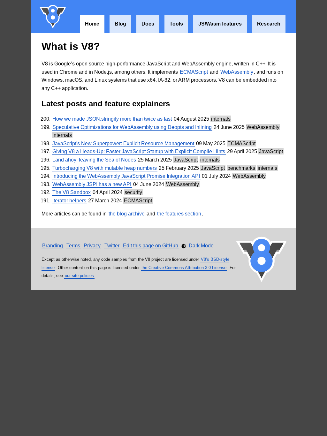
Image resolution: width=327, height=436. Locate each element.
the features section (179, 213)
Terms (73, 245)
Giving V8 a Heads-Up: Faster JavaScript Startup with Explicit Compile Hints (138, 151)
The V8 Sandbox (71, 192)
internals (221, 119)
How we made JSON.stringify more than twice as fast (112, 119)
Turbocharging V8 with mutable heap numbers (104, 168)
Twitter (111, 245)
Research (268, 23)
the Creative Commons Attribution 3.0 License (183, 267)
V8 (53, 16)
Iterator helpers (69, 200)
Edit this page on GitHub (150, 245)
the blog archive (127, 213)
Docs (147, 23)
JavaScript (271, 151)
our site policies (79, 275)
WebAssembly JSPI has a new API (91, 184)
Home (92, 23)
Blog (120, 23)
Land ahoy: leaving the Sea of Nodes (94, 159)
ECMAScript (194, 72)
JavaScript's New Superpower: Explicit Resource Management (123, 143)
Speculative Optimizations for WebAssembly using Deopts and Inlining (132, 127)
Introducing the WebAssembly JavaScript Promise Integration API (126, 176)
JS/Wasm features (220, 23)
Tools (176, 23)
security (133, 192)
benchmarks (241, 168)
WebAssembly (236, 72)
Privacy (92, 245)
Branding (52, 245)
